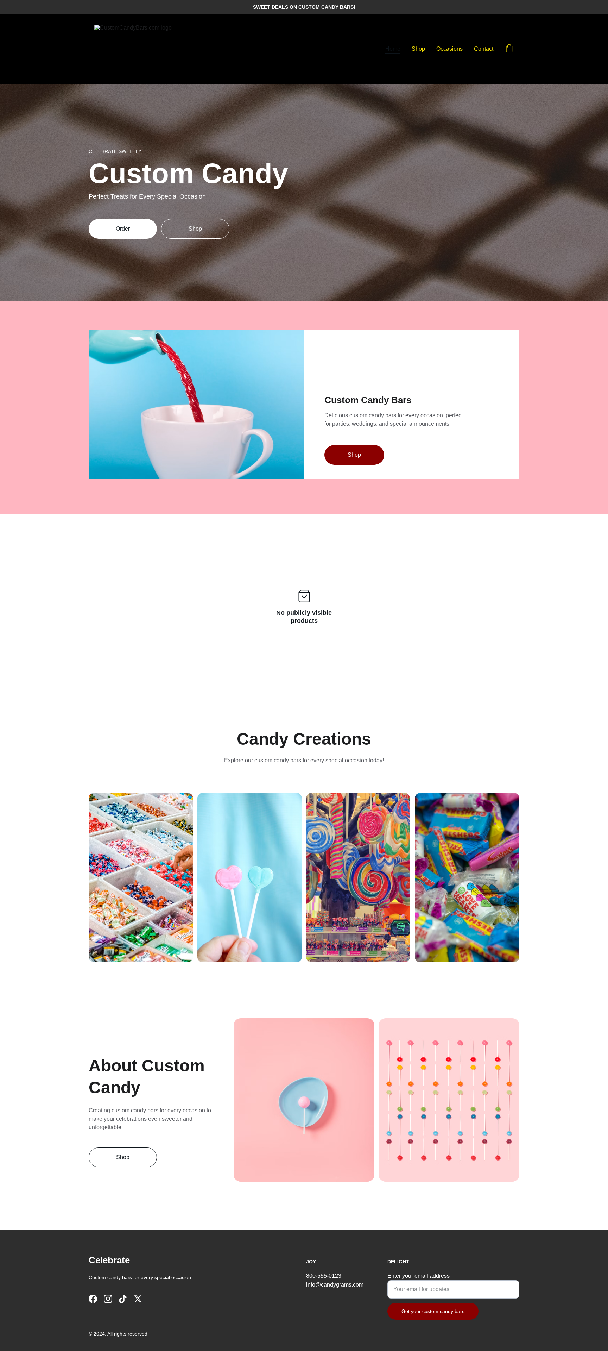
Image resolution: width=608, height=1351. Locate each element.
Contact (483, 49)
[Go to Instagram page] (108, 1299)
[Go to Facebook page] (93, 1299)
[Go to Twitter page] (138, 1299)
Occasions (449, 49)
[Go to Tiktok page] (123, 1299)
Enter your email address (418, 1276)
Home (392, 49)
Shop (418, 49)
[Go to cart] (509, 49)
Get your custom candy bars (432, 1311)
